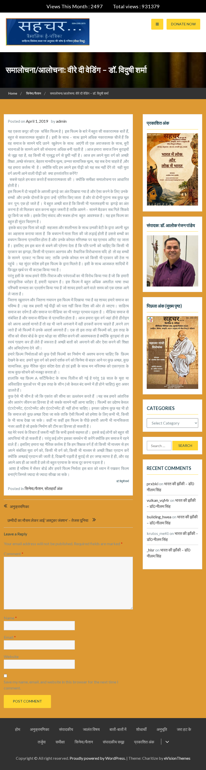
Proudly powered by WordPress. (98, 758)
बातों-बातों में (118, 729)
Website (11, 656)
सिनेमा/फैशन (34, 488)
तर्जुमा (42, 741)
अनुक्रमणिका (19, 506)
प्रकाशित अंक (144, 741)
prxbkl (152, 483)
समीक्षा (60, 741)
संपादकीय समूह (113, 741)
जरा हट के (184, 729)
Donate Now (183, 24)
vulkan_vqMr (158, 500)
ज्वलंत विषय (91, 729)
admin (61, 121)
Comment (13, 553)
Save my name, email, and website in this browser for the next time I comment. (61, 684)
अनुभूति (162, 729)
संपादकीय (66, 729)
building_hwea (159, 516)
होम (17, 729)
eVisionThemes (177, 758)
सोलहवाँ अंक (53, 488)
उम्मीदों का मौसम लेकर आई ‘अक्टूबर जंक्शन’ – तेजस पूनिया (47, 520)
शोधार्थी (141, 729)
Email (10, 637)
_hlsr (150, 549)
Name (10, 617)
